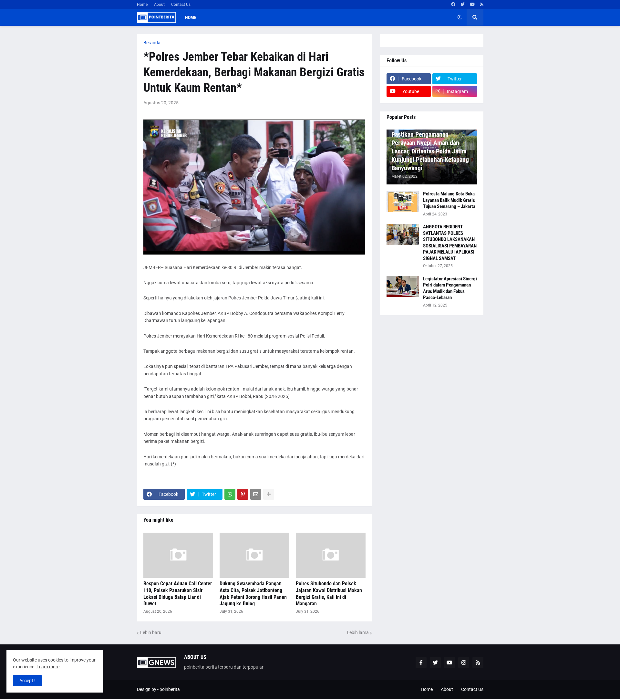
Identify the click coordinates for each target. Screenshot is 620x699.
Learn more (47, 666)
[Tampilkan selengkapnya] (268, 494)
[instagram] (463, 662)
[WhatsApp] (229, 494)
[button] (459, 17)
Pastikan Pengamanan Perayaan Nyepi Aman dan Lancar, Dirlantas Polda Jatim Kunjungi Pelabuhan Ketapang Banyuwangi (430, 151)
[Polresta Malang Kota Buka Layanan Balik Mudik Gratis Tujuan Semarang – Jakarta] (403, 201)
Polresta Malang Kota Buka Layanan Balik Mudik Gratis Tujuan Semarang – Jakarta (449, 200)
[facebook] (453, 4)
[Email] (255, 494)
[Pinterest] (242, 494)
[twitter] (462, 4)
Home (142, 4)
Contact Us (181, 4)
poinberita (170, 689)
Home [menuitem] (190, 17)
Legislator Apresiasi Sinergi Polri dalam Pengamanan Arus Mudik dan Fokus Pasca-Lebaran (450, 288)
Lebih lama (358, 632)
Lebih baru (150, 632)
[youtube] (472, 4)
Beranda (151, 42)
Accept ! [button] (27, 680)
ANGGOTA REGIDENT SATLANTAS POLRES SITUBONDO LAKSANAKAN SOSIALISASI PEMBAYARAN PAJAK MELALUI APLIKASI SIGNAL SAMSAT (450, 242)
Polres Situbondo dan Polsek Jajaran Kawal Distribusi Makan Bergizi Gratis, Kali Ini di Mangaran (329, 593)
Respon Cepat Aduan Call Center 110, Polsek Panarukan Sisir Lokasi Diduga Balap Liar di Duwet (177, 593)
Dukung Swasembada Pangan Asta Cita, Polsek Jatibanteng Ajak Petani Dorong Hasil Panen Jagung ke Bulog (253, 593)
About (159, 4)
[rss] (481, 4)
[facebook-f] (421, 662)
